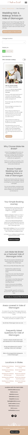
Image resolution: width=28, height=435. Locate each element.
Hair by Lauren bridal (11, 85)
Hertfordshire (14, 410)
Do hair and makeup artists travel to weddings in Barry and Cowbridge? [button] (13, 347)
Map (11, 51)
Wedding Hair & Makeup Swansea (8, 381)
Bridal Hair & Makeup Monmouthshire (20, 374)
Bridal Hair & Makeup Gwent (20, 370)
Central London (14, 389)
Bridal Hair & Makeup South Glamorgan (20, 378)
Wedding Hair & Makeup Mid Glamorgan (8, 374)
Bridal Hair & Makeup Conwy (20, 366)
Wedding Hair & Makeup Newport (8, 378)
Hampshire (14, 399)
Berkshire (14, 394)
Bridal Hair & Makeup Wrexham (20, 381)
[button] (26, 2)
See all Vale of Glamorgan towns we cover (13, 323)
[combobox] (14, 42)
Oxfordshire (14, 396)
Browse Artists (10, 8)
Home (3, 8)
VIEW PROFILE (8, 136)
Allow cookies (15, 432)
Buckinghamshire (14, 401)
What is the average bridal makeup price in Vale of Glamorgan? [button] (13, 354)
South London (14, 403)
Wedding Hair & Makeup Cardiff (8, 366)
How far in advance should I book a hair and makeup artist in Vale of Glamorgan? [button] (13, 340)
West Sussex (14, 405)
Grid (7, 51)
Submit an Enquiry (14, 239)
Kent (14, 408)
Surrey (14, 392)
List (4, 51)
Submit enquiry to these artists (12, 32)
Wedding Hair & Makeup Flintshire (8, 370)
